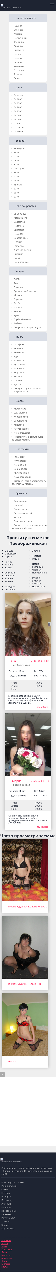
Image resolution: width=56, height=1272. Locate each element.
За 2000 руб (20, 213)
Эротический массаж (25, 291)
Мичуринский (21, 472)
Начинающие (21, 261)
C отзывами (11, 553)
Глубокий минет (22, 319)
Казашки (18, 62)
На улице (6, 1207)
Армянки (18, 45)
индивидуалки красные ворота (29, 906)
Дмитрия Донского (24, 521)
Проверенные (39, 572)
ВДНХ (17, 356)
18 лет (17, 152)
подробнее (42, 706)
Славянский (20, 501)
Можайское (20, 408)
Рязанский (19, 456)
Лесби (17, 303)
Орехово (18, 380)
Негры (17, 53)
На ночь (9, 564)
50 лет (17, 188)
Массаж (18, 295)
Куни (16, 315)
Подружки (19, 225)
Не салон (18, 233)
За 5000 (18, 119)
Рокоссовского (21, 509)
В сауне (18, 241)
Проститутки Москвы (12, 1182)
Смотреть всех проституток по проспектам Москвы (29, 482)
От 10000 (18, 127)
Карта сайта (7, 1228)
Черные (18, 58)
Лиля (4, 1252)
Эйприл (16, 781)
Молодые (19, 148)
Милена (5, 1263)
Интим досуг (8, 1217)
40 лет (17, 176)
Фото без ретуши (23, 249)
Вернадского (20, 468)
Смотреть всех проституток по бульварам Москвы (29, 526)
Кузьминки (20, 364)
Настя (4, 1266)
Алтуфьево (19, 344)
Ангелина (6, 1258)
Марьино (19, 372)
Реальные (37, 566)
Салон (4, 1189)
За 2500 (18, 111)
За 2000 (18, 107)
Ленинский (20, 464)
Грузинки (19, 70)
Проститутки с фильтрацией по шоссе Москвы (28, 438)
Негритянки (20, 37)
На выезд (6, 1214)
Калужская (19, 360)
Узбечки (18, 29)
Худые (17, 257)
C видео (9, 550)
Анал (16, 283)
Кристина (6, 1249)
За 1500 (18, 103)
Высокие (18, 253)
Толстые (36, 555)
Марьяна (6, 1240)
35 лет (17, 172)
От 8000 (18, 123)
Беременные (21, 237)
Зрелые (18, 184)
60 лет (17, 196)
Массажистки (21, 217)
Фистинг (18, 307)
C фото (8, 556)
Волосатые (19, 221)
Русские (18, 25)
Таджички (19, 41)
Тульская (18, 384)
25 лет (17, 160)
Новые (35, 563)
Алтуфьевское (21, 428)
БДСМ (17, 279)
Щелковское (20, 412)
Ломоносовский (22, 476)
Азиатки (18, 33)
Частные (37, 569)
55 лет (17, 192)
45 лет (17, 180)
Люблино (19, 368)
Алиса (4, 1243)
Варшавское (20, 420)
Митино (18, 376)
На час (8, 561)
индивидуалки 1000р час (25, 984)
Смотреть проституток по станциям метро (26, 390)
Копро (17, 311)
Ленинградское (22, 432)
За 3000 (18, 115)
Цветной (18, 505)
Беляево (18, 348)
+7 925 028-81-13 (39, 781)
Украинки (19, 66)
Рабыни (18, 323)
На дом (8, 567)
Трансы (5, 1221)
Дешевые (19, 95)
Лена (4, 1260)
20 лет (17, 156)
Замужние (19, 245)
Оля (13, 661)
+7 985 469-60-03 (39, 661)
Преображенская (21, 664)
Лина (4, 1246)
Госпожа (18, 287)
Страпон (18, 299)
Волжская (19, 352)
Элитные (18, 131)
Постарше (19, 168)
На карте (6, 1196)
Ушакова (18, 517)
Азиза (12, 1061)
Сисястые (19, 229)
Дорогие (9, 575)
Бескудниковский (23, 513)
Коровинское (21, 416)
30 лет (17, 164)
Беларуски (19, 78)
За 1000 (18, 99)
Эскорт (5, 1225)
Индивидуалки (9, 1185)
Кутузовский (20, 460)
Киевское (19, 424)
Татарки (18, 74)
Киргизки (19, 49)
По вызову (6, 1200)
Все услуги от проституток (28, 327)
